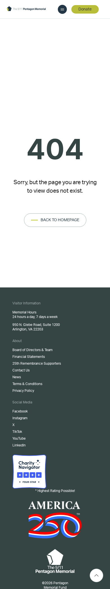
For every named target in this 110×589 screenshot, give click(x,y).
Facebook (20, 411)
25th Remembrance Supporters (36, 363)
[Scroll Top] (96, 575)
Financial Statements (28, 356)
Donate (85, 9)
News (16, 377)
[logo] (26, 9)
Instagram (19, 418)
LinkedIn (19, 445)
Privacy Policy (23, 390)
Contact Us (21, 370)
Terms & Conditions (27, 384)
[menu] (62, 9)
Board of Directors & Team (32, 350)
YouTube (19, 438)
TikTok (17, 431)
